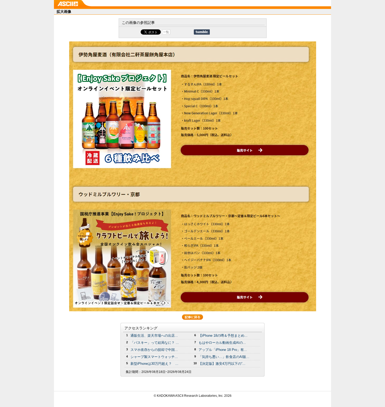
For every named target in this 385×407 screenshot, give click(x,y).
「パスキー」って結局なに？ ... (154, 343)
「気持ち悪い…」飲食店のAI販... (224, 357)
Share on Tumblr (202, 32)
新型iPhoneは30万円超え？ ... (154, 364)
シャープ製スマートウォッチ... (154, 357)
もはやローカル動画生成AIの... (222, 343)
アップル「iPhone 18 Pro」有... (223, 350)
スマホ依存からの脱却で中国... (154, 350)
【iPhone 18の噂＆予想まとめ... (223, 336)
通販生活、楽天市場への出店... (154, 336)
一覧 (166, 32)
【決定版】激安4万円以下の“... (222, 364)
